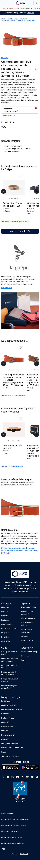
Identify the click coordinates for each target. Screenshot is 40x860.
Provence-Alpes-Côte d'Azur (12, 748)
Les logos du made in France (9, 666)
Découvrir (30, 13)
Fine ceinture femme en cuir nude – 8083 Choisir (13, 206)
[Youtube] (27, 777)
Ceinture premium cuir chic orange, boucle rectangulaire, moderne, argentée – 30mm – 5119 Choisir (13, 379)
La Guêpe (4, 58)
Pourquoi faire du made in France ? (10, 680)
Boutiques (5, 620)
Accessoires (23, 19)
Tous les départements (10, 756)
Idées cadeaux (6, 624)
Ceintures (20, 20)
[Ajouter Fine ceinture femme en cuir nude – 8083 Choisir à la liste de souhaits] (21, 176)
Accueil (3, 19)
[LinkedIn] (17, 777)
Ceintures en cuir (30, 20)
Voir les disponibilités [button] (20, 231)
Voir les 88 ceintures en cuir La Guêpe (15, 221)
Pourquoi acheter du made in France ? (8, 673)
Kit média (24, 636)
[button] (20, 831)
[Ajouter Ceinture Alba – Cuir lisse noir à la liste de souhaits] (21, 419)
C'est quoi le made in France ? (9, 653)
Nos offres (25, 656)
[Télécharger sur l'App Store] (10, 767)
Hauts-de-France (7, 718)
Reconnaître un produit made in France (9, 659)
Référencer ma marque (30, 652)
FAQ (22, 660)
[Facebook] (8, 777)
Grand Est (5, 722)
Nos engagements (28, 618)
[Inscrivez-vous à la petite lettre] (3, 777)
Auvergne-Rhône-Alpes (10, 744)
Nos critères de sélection (27, 624)
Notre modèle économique (26, 630)
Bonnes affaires (7, 8)
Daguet (5, 451)
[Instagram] (13, 777)
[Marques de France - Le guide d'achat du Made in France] (20, 3)
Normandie (5, 714)
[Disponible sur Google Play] (30, 767)
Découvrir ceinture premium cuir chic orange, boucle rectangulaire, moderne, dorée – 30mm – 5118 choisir (19, 550)
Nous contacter (27, 640)
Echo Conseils (24, 854)
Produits (10, 19)
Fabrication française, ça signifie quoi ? (9, 687)
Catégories (5, 607)
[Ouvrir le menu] (4, 3)
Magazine (4, 633)
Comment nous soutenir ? (27, 613)
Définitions (5, 637)
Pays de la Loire (7, 727)
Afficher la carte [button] (9, 116)
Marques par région (11, 697)
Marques (4, 612)
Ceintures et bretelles (10, 20)
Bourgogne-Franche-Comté (11, 709)
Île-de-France (6, 701)
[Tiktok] (37, 777)
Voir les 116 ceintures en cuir (12, 466)
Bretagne (4, 731)
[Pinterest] (32, 777)
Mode (16, 8)
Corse (3, 752)
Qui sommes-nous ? (28, 607)
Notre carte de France (9, 629)
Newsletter (5, 641)
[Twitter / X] (22, 777)
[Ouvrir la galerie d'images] (20, 39)
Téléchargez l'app (20, 761)
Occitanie (4, 739)
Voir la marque (6, 288)
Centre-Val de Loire (8, 705)
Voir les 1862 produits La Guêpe (13, 395)
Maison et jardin (26, 8)
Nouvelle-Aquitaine (8, 735)
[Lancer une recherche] (36, 3)
